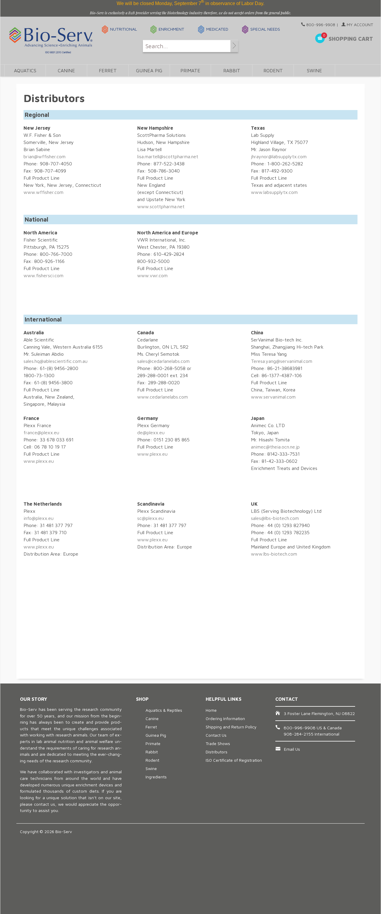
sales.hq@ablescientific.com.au (56, 361)
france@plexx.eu (41, 432)
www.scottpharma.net (161, 206)
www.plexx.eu (39, 461)
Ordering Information (225, 718)
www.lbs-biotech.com (274, 553)
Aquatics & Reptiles (164, 710)
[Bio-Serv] (51, 40)
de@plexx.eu (151, 432)
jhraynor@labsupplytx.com (279, 156)
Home (211, 710)
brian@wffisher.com (44, 156)
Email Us (292, 749)
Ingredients (156, 776)
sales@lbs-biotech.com (275, 518)
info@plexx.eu (39, 518)
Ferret (108, 70)
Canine (66, 70)
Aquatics (25, 70)
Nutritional (123, 29)
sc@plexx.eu (150, 518)
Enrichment (171, 29)
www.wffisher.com (43, 192)
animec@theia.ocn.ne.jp (275, 446)
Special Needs (265, 29)
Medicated (217, 29)
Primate (190, 70)
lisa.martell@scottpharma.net (167, 156)
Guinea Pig (149, 70)
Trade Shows (218, 743)
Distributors (216, 751)
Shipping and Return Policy (231, 726)
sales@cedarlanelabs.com (163, 361)
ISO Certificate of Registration (234, 760)
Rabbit (231, 70)
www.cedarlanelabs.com (162, 396)
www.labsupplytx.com (274, 192)
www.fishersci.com (43, 275)
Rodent (273, 70)
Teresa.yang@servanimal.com (281, 361)
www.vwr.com (152, 275)
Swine (314, 70)
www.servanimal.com (273, 396)
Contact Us (216, 735)
